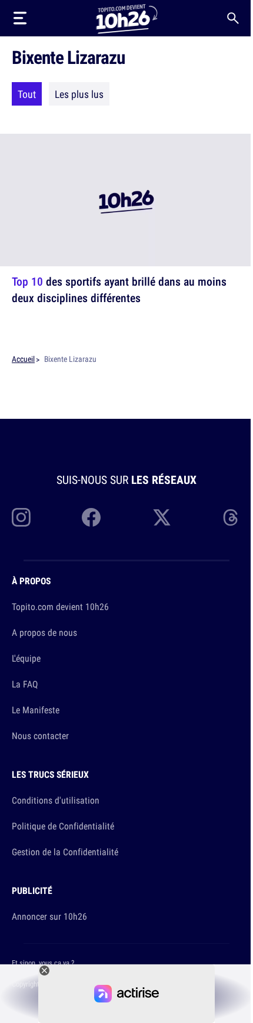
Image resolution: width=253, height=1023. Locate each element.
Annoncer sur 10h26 (49, 916)
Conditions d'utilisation (55, 800)
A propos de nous (44, 632)
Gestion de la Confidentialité (65, 851)
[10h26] (126, 18)
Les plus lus (79, 94)
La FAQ (25, 684)
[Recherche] (233, 18)
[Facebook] (91, 517)
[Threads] (231, 517)
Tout (27, 94)
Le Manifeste (35, 709)
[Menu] (20, 18)
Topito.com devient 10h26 (60, 606)
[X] (161, 517)
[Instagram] (21, 517)
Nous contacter (40, 735)
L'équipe (26, 658)
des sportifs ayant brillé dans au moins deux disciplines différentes (119, 289)
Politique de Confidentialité (63, 825)
